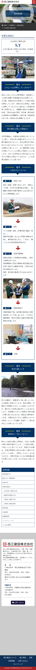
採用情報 (11, 661)
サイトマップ (18, 664)
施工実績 (23, 657)
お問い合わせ (19, 602)
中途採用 (5, 512)
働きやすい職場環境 (8, 478)
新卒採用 (5, 508)
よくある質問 (6, 525)
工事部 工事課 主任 (10, 499)
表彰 (30, 657)
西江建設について (10, 657)
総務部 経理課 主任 (10, 495)
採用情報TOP (6, 474)
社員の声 (5, 482)
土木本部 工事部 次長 (10, 491)
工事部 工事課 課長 (10, 503)
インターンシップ (8, 520)
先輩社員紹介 (6, 487)
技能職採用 (5, 516)
